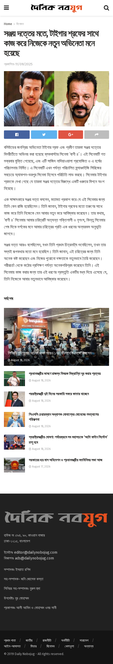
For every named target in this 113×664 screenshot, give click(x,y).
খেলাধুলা (69, 646)
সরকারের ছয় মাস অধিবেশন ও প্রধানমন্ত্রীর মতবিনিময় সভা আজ (65, 460)
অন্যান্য (89, 646)
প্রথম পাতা (10, 640)
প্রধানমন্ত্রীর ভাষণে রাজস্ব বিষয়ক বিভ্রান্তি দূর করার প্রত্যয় (65, 373)
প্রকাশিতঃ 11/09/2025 (18, 64)
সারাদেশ (84, 640)
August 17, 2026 (40, 466)
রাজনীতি (47, 640)
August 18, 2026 (19, 360)
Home (8, 24)
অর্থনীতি (65, 640)
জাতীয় (29, 640)
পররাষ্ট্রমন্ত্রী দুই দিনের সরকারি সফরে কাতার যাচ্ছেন (59, 394)
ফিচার (33, 646)
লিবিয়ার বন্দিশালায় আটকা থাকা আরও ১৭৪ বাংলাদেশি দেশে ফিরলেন (49, 353)
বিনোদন (20, 24)
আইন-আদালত (12, 646)
